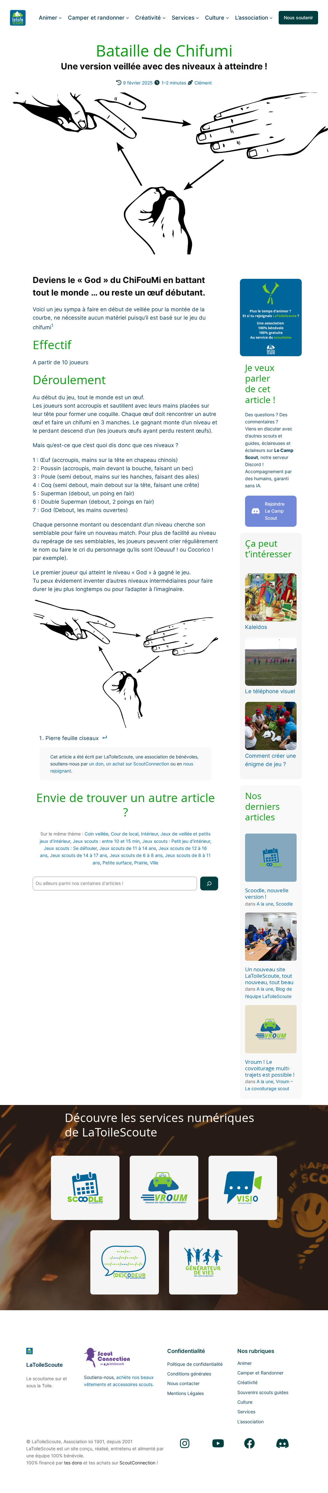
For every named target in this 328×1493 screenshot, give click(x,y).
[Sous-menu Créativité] (164, 17)
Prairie (140, 862)
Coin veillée (96, 833)
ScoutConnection (137, 1462)
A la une (265, 903)
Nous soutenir (298, 17)
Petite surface (117, 862)
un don (96, 763)
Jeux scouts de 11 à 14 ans (127, 848)
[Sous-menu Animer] (60, 17)
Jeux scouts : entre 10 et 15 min (106, 841)
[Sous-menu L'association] (271, 17)
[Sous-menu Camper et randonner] (127, 17)
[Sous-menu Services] (197, 17)
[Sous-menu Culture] (227, 17)
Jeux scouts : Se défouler (70, 848)
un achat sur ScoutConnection (137, 763)
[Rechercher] (209, 883)
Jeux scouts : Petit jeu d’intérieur (176, 841)
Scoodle (284, 903)
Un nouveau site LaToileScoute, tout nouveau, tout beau (269, 975)
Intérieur (149, 833)
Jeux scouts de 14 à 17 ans (78, 855)
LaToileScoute (44, 1365)
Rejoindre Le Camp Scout (274, 511)
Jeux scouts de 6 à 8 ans (136, 855)
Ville (154, 862)
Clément (203, 82)
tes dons (73, 1462)
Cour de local (124, 833)
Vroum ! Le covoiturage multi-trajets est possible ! (270, 1068)
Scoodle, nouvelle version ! (267, 893)
